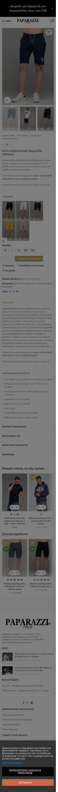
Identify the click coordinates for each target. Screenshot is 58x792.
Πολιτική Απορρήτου (12, 762)
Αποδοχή (25, 782)
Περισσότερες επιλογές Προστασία (25, 772)
